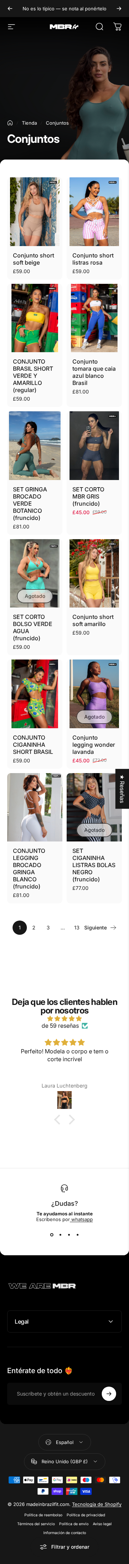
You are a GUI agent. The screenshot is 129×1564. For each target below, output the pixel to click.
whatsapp (81, 1219)
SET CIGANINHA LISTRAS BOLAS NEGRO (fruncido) (93, 865)
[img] (64, 1018)
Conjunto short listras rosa (93, 259)
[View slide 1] (51, 1235)
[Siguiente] (119, 8)
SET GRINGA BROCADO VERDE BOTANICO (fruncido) (30, 503)
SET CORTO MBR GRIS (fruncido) (88, 496)
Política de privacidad (86, 1515)
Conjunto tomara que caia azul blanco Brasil (94, 372)
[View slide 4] (77, 1235)
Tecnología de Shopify (96, 1504)
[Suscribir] (109, 1394)
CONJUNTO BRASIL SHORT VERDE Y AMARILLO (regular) (33, 375)
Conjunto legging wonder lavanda (93, 744)
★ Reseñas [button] (122, 789)
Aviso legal (102, 1524)
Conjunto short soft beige (33, 259)
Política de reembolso (43, 1515)
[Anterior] (10, 8)
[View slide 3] (68, 1235)
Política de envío (74, 1524)
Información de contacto (64, 1533)
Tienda (29, 123)
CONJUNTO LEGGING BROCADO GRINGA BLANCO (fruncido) (29, 868)
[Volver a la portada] (10, 123)
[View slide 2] (60, 1235)
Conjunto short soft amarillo (93, 620)
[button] (59, 1120)
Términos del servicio (36, 1524)
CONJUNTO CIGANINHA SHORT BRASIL (33, 744)
